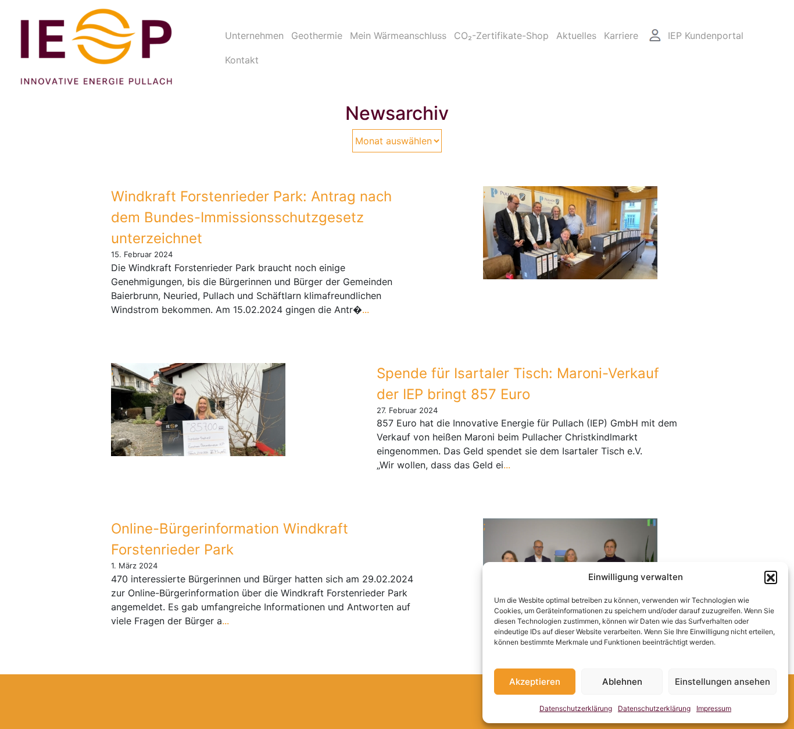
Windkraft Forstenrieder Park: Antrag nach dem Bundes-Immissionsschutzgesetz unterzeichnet (251, 217)
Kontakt (242, 60)
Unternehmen (254, 35)
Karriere (621, 35)
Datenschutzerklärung (575, 708)
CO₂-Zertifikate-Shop (501, 35)
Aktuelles (576, 35)
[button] (771, 577)
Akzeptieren (534, 681)
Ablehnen (622, 681)
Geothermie (316, 35)
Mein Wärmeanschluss (398, 35)
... (365, 309)
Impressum (713, 708)
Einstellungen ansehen (722, 681)
